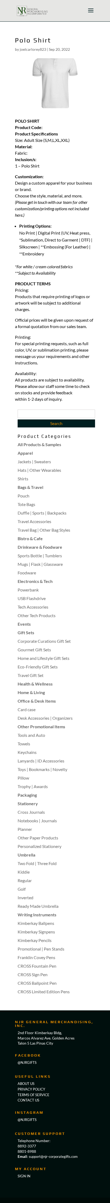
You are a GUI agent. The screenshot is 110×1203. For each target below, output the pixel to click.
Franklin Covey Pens (36, 957)
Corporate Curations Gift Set (44, 641)
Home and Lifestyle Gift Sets (43, 658)
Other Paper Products (38, 837)
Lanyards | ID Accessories (41, 760)
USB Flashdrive (32, 598)
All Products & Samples (39, 444)
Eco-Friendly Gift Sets (38, 666)
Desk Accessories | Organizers (45, 718)
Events (24, 623)
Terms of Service (33, 1095)
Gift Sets (26, 632)
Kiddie (24, 871)
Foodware (27, 572)
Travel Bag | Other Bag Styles (44, 529)
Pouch (23, 495)
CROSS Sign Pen (33, 974)
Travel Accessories (34, 521)
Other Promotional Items (41, 726)
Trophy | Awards (33, 786)
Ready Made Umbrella (38, 906)
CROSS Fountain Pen (37, 965)
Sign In (24, 1176)
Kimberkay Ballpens (36, 923)
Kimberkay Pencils (35, 940)
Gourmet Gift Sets (34, 649)
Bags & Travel (30, 487)
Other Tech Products (37, 615)
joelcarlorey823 (33, 49)
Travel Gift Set (31, 675)
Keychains (27, 752)
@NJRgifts (27, 1062)
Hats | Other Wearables (39, 470)
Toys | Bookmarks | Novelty (42, 769)
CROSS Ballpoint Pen (37, 983)
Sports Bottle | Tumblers (40, 555)
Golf (22, 888)
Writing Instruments (37, 914)
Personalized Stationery (39, 846)
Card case (27, 709)
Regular (25, 880)
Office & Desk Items (37, 700)
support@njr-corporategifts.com (53, 1156)
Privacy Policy (31, 1089)
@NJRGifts (27, 1120)
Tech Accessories (33, 606)
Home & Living (31, 692)
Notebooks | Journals (37, 820)
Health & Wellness (35, 683)
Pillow (23, 777)
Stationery (28, 803)
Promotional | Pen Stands (41, 948)
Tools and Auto (31, 735)
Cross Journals (31, 812)
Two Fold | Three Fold (37, 863)
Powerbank (28, 589)
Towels (24, 743)
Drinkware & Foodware (40, 547)
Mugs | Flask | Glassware (40, 564)
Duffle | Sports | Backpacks (42, 512)
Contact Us (28, 1100)
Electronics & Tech (35, 581)
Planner (25, 829)
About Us (26, 1083)
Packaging (27, 794)
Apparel (25, 452)
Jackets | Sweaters (34, 461)
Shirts (23, 478)
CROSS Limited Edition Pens (44, 991)
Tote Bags (26, 504)
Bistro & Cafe (30, 538)
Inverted (25, 897)
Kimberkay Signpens (36, 931)
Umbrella (26, 854)
